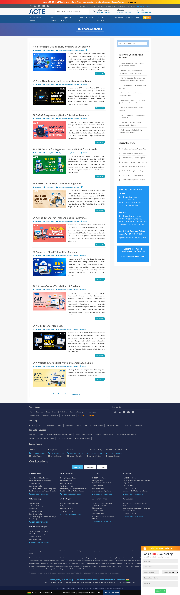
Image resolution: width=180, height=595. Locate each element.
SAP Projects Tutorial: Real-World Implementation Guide (63, 362)
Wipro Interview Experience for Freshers (130, 109)
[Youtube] (43, 6)
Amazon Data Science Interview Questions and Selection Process (131, 72)
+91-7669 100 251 (104, 12)
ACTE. (121, 588)
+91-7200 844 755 (144, 12)
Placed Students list (86, 19)
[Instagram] (30, 6)
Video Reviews (34, 416)
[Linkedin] (34, 6)
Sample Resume (51, 412)
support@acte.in (114, 456)
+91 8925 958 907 (96, 453)
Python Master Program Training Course (134, 153)
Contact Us (69, 425)
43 (65, 394)
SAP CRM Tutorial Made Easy (48, 325)
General (76, 50)
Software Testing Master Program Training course (134, 158)
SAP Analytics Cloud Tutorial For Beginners (55, 252)
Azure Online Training (82, 438)
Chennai (120, 10)
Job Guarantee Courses (35, 19)
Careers (59, 425)
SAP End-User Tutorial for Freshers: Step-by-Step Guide (62, 81)
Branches (129, 17)
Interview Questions (36, 412)
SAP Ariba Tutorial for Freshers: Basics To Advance (60, 217)
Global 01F (38, 50)
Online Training (81, 425)
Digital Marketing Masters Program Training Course (134, 171)
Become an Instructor (114, 425)
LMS (149, 17)
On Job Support (91, 412)
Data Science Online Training (126, 435)
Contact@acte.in (37, 456)
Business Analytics (67, 50)
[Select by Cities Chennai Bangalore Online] (72, 11)
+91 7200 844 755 (57, 453)
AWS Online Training (36, 435)
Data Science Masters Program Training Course (134, 149)
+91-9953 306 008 (124, 12)
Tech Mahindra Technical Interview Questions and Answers (132, 131)
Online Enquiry (103, 10)
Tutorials (76, 84)
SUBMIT (158, 591)
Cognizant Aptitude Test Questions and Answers (132, 116)
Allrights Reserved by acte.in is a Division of (106, 588)
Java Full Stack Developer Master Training (134, 175)
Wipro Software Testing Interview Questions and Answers (131, 64)
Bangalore (141, 10)
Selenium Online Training (104, 435)
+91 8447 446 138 (115, 453)
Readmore (99, 74)
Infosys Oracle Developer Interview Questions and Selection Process (132, 101)
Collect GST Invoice (86, 416)
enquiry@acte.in (76, 456)
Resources (119, 17)
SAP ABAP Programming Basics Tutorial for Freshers (61, 115)
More (138, 17)
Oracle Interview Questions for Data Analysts (132, 86)
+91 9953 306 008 (38, 453)
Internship (79, 412)
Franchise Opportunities (133, 425)
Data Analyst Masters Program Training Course (134, 162)
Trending (81, 50)
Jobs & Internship (101, 19)
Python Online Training (84, 435)
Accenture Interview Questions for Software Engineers (132, 94)
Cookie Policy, (98, 580)
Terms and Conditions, (83, 580)
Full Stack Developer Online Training (41, 438)
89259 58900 (139, 257)
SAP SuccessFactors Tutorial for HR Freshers (56, 286)
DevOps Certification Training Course (59, 435)
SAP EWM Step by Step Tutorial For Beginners (57, 183)
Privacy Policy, (55, 580)
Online (102, 467)
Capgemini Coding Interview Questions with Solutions (130, 124)
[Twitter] (39, 6)
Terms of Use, (110, 580)
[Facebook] (48, 6)
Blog (60, 50)
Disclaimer (120, 580)
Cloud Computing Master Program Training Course (134, 180)
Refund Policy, (68, 580)
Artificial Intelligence (65, 438)
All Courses (52, 19)
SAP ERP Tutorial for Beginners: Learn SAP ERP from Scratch (65, 149)
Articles (90, 50)
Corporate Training (66, 19)
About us (32, 425)
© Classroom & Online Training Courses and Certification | (74, 588)
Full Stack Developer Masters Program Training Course (134, 166)
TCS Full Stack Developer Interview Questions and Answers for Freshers (132, 79)
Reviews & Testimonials (50, 416)
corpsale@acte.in (95, 456)
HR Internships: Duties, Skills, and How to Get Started (61, 46)
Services (41, 425)
